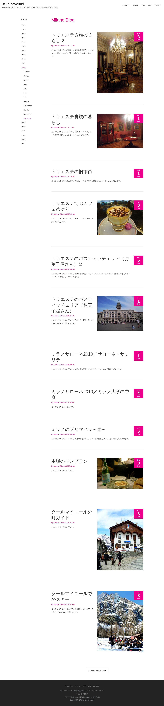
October (27, 110)
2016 (23, 42)
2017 (23, 38)
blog (149, 5)
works (135, 5)
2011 (23, 63)
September (28, 106)
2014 (23, 51)
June (25, 93)
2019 (23, 29)
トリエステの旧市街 (71, 171)
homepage (126, 5)
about (143, 5)
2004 (23, 144)
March (26, 80)
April (25, 84)
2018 (23, 34)
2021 (23, 25)
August (26, 101)
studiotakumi (13, 4)
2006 (23, 135)
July (25, 97)
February (27, 76)
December (27, 118)
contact (157, 5)
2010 (23, 67)
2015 (23, 46)
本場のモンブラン (69, 461)
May (25, 89)
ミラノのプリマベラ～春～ (78, 429)
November (27, 114)
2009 (23, 123)
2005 (23, 139)
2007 (23, 131)
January (27, 72)
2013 (23, 55)
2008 (23, 127)
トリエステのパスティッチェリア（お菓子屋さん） (71, 305)
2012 (23, 59)
